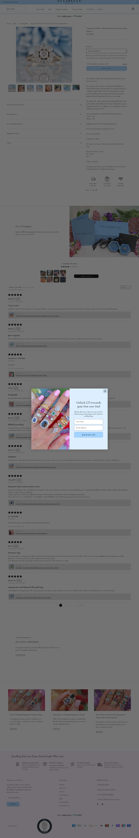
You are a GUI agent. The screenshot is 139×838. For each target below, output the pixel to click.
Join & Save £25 (88, 435)
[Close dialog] (105, 391)
